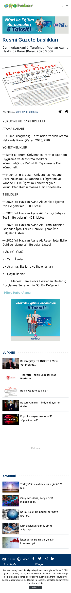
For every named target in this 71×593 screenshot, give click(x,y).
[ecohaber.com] (19, 6)
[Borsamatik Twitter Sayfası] (40, 559)
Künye (39, 564)
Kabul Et (35, 587)
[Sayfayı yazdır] (67, 112)
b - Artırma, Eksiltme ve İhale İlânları (27, 266)
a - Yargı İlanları (13, 259)
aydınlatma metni (47, 576)
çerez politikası (27, 576)
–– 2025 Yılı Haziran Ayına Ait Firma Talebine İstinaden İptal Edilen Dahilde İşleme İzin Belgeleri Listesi (33, 229)
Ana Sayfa (10, 564)
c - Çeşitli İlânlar (13, 274)
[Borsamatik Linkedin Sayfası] (52, 559)
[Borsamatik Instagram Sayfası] (47, 559)
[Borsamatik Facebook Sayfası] (34, 559)
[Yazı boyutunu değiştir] (60, 112)
